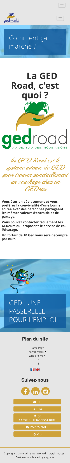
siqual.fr (49, 457)
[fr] (32, 370)
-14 (39, 409)
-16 (37, 363)
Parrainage (39, 427)
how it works (36, 351)
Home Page (37, 347)
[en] (37, 370)
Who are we (36, 355)
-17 (37, 359)
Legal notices (56, 453)
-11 (39, 402)
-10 (38, 434)
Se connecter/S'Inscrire (37, 418)
